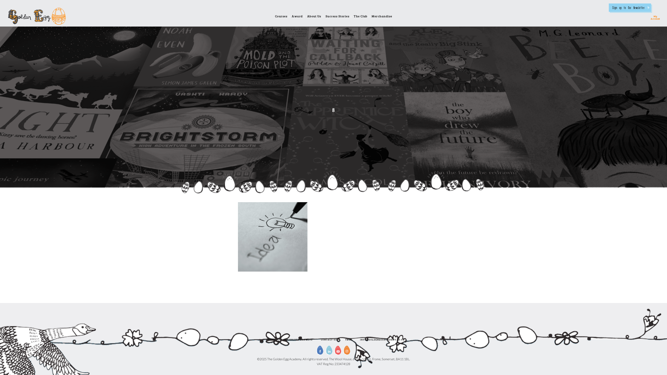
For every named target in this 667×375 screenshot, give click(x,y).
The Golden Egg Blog (297, 339)
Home (271, 339)
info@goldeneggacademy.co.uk (382, 339)
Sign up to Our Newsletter (628, 7)
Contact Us (329, 339)
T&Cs (348, 339)
